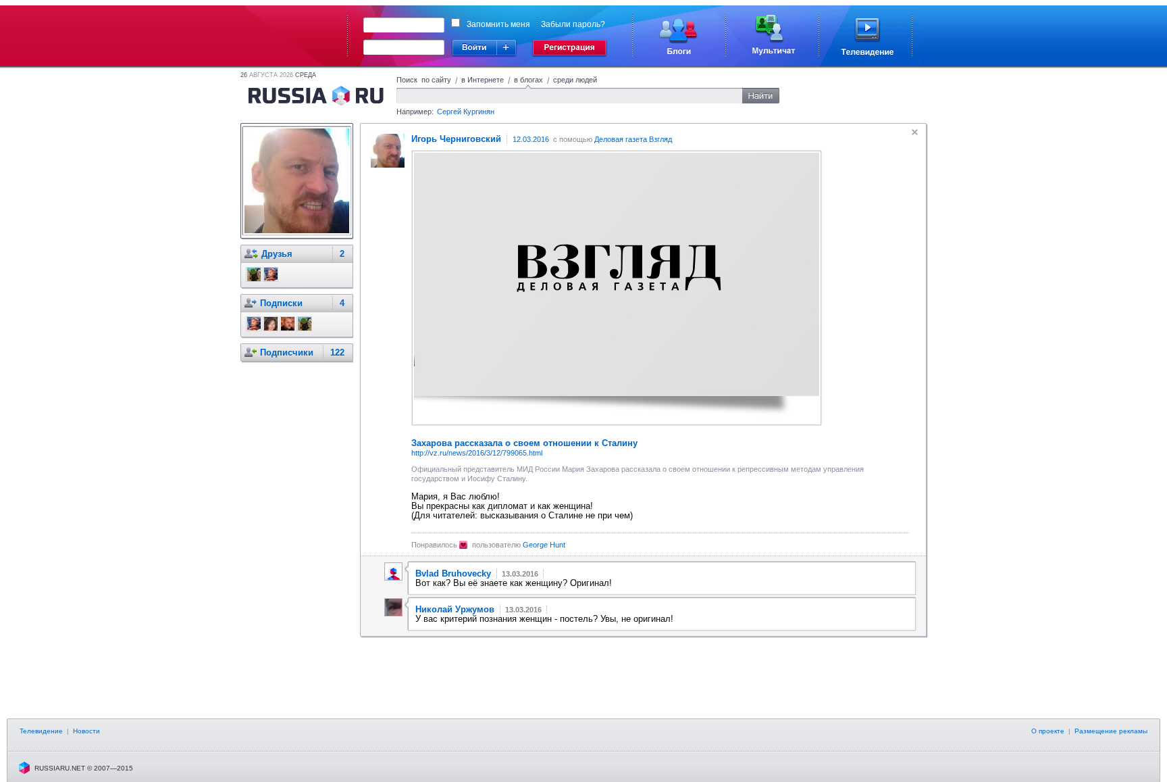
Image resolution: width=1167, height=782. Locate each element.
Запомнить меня (498, 24)
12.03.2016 (531, 139)
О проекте (1047, 731)
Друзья (276, 254)
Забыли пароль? (573, 24)
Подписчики (286, 352)
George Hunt (544, 545)
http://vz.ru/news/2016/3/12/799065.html (476, 453)
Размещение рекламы (1110, 731)
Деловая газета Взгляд (633, 139)
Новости (86, 731)
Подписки (281, 303)
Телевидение (41, 731)
